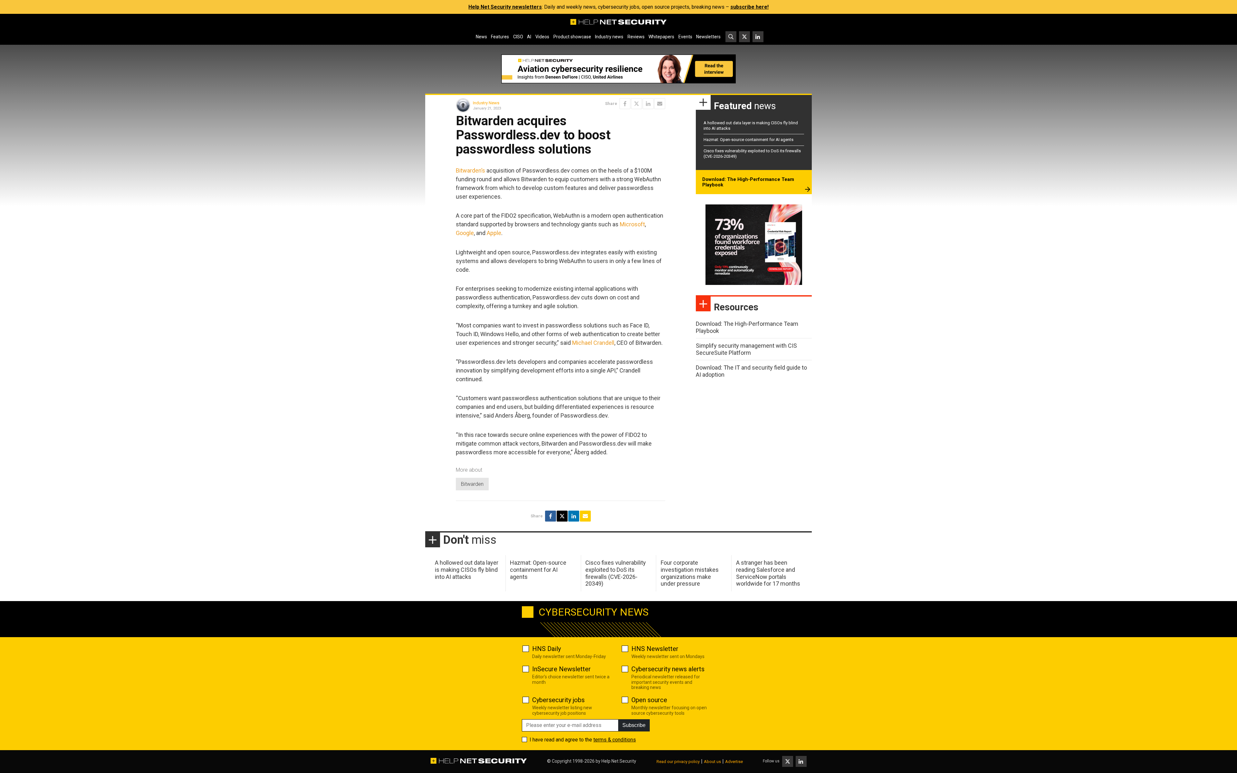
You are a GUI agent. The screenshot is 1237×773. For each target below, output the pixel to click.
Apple (494, 233)
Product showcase (572, 36)
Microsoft (632, 224)
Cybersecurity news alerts (668, 669)
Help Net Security (618, 761)
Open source (649, 700)
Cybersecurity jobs (558, 700)
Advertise (734, 761)
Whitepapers (661, 36)
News (481, 36)
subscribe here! (749, 7)
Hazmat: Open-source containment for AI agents (748, 139)
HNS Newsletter (654, 649)
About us (712, 761)
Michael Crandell (593, 342)
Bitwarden (472, 484)
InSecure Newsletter (561, 669)
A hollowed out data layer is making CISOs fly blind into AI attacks (466, 569)
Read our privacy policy (678, 761)
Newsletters (708, 36)
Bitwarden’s (470, 170)
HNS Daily (546, 649)
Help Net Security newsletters (505, 7)
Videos (542, 36)
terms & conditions (614, 740)
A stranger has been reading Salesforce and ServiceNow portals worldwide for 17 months (768, 573)
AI (529, 36)
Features (500, 36)
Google (465, 233)
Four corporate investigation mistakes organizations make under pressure (690, 573)
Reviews (636, 36)
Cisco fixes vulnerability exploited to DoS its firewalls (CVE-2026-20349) (615, 573)
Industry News (486, 102)
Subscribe (634, 725)
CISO (518, 36)
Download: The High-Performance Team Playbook (748, 182)
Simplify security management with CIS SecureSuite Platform (746, 349)
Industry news (609, 36)
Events (685, 36)
